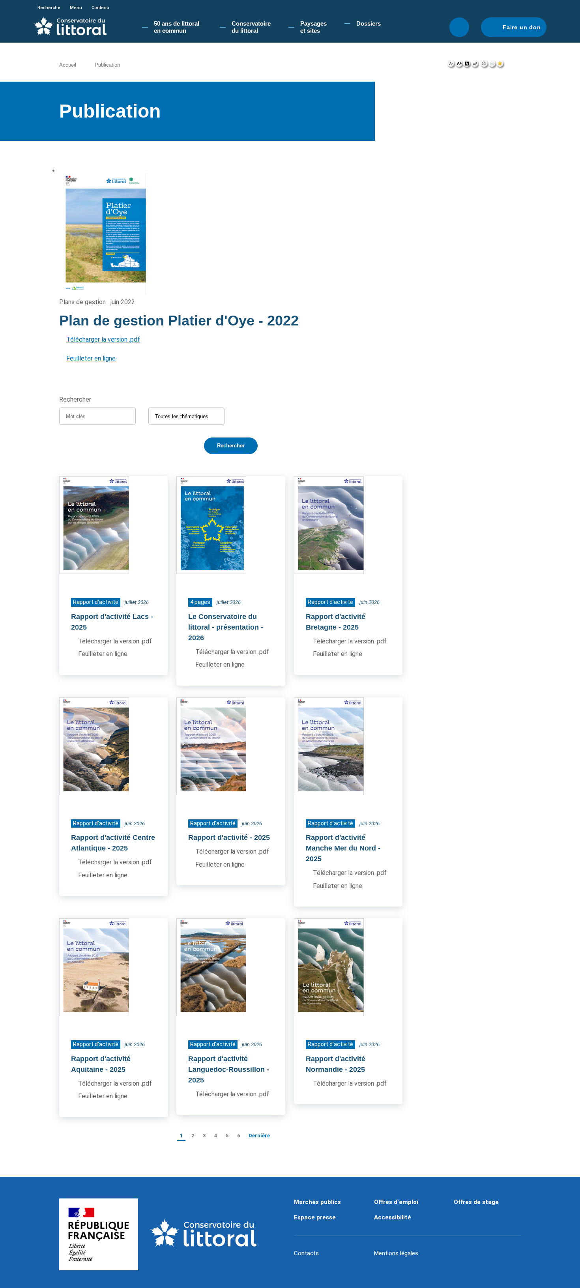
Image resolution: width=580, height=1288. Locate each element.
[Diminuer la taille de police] (451, 65)
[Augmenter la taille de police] (459, 65)
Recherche (48, 7)
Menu (76, 7)
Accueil (67, 65)
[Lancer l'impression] (484, 65)
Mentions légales (396, 1253)
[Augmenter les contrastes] (467, 65)
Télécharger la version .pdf (103, 339)
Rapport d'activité (218, 837)
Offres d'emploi (396, 1202)
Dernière (259, 1135)
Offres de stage (476, 1202)
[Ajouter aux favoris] (500, 65)
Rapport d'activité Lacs (110, 617)
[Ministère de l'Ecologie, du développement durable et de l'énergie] (98, 1234)
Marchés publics (317, 1202)
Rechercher (459, 27)
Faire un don (522, 27)
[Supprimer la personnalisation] (475, 65)
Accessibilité (392, 1217)
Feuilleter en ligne (91, 358)
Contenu (100, 7)
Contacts (306, 1253)
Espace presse (315, 1217)
